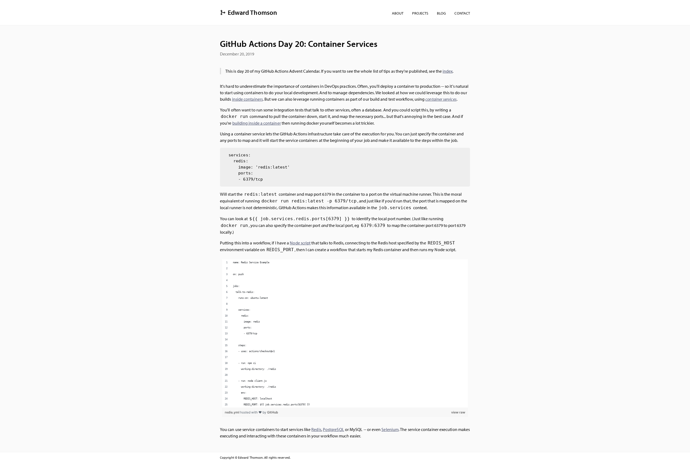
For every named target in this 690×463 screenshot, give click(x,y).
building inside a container (256, 123)
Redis (316, 429)
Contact (462, 13)
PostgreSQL (333, 429)
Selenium (390, 429)
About (397, 13)
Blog (441, 13)
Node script (300, 242)
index (448, 71)
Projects (420, 13)
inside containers (247, 99)
